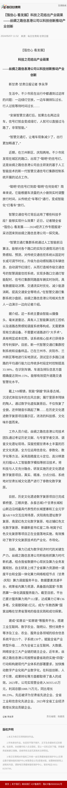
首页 (7, 784)
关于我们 (16, 784)
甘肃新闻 (62, 5)
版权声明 (8, 729)
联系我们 (26, 784)
